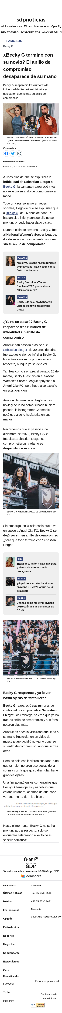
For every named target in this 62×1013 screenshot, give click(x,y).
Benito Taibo (9, 32)
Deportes (8, 936)
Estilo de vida (11, 927)
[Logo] (31, 20)
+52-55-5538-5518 (41, 893)
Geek (6, 970)
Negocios (8, 944)
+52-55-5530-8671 (41, 901)
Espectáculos (11, 961)
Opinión (55, 26)
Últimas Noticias (12, 26)
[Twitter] (13, 153)
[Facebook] (6, 153)
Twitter (6, 992)
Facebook (8, 983)
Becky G (8, 46)
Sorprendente (11, 953)
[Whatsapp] (19, 153)
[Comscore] (31, 876)
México (28, 26)
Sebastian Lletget (15, 349)
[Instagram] (36, 859)
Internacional (41, 26)
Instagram (8, 1000)
